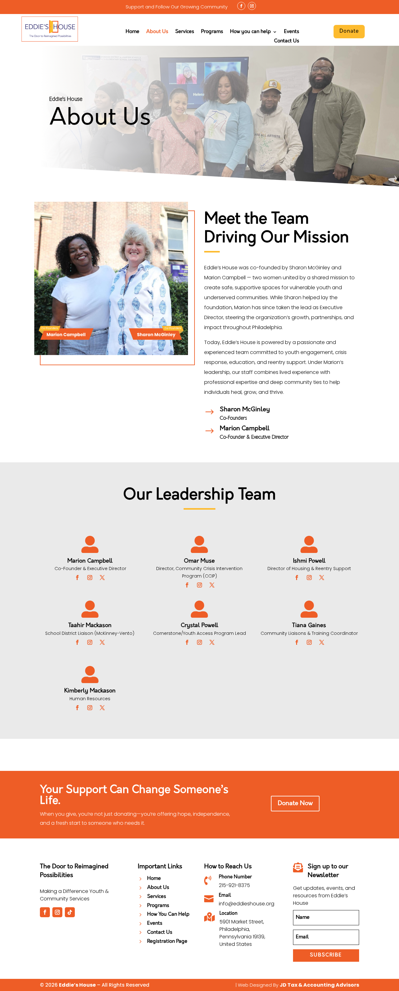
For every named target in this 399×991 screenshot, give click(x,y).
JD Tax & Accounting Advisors (319, 985)
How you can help (250, 32)
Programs (212, 32)
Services (184, 32)
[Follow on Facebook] (241, 6)
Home (132, 32)
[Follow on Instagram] (252, 6)
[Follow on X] (102, 578)
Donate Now (295, 803)
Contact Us (286, 41)
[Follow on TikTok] (70, 912)
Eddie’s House (77, 985)
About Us (157, 32)
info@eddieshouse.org (246, 903)
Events (291, 32)
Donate (349, 31)
